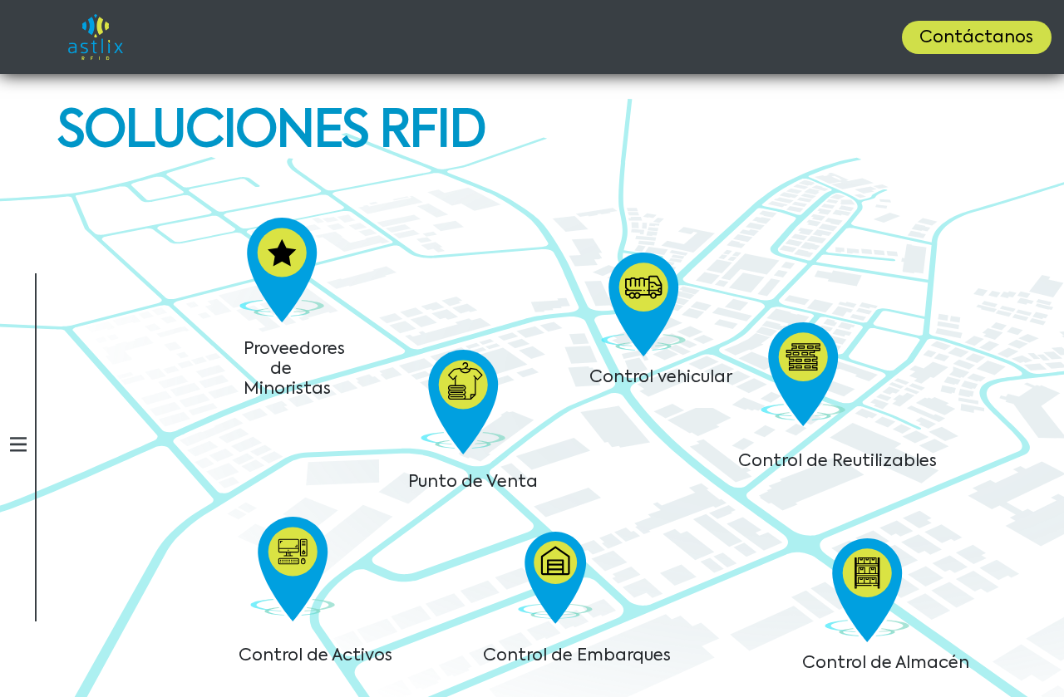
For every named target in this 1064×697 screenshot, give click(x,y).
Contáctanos (976, 38)
